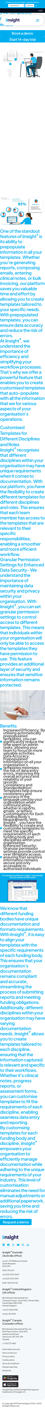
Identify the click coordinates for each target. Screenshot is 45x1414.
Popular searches (10, 1367)
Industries (6, 1370)
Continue (29, 5)
